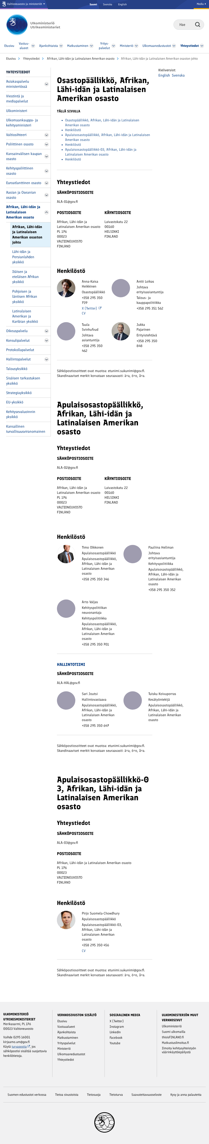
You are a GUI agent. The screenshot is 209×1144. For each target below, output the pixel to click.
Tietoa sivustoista (66, 1095)
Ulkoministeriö (172, 1026)
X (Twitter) (90, 308)
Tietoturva (116, 1095)
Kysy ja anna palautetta (185, 1095)
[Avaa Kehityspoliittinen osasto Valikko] (46, 171)
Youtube (115, 1043)
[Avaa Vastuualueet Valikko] (33, 46)
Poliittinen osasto (19, 144)
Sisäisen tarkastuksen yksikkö (23, 380)
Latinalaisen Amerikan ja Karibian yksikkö (25, 316)
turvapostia (19, 1046)
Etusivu (11, 58)
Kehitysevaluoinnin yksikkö (20, 414)
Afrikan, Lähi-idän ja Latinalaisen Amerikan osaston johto (27, 235)
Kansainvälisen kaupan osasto (24, 156)
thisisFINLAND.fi (173, 1037)
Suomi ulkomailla (173, 1032)
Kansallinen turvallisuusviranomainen (25, 429)
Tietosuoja (94, 1095)
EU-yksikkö (14, 402)
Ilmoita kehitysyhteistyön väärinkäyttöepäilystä (179, 1050)
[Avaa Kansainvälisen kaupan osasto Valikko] (46, 156)
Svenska (107, 4)
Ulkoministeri (16, 111)
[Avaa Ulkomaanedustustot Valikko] (174, 46)
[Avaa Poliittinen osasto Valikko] (46, 144)
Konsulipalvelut (18, 340)
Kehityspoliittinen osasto (19, 171)
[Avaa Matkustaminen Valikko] (92, 46)
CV (84, 313)
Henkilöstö (73, 130)
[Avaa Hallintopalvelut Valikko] (46, 359)
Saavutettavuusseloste (146, 1095)
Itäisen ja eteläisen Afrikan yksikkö (25, 276)
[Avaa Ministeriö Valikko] (136, 46)
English (122, 4)
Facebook (116, 1038)
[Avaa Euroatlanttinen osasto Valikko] (46, 183)
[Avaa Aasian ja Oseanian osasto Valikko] (46, 195)
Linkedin (115, 1032)
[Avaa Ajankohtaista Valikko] (61, 46)
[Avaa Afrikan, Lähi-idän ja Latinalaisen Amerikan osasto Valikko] (46, 212)
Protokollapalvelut (20, 350)
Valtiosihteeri (16, 135)
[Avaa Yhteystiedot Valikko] (202, 46)
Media (201, 4)
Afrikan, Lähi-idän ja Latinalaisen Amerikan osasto (80, 58)
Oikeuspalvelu (17, 331)
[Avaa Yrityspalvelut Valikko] (113, 46)
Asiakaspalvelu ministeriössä (17, 84)
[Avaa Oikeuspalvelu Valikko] (46, 331)
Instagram (117, 1027)
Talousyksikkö (16, 369)
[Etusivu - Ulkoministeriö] (39, 24)
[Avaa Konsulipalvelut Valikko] (46, 340)
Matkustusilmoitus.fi (175, 1043)
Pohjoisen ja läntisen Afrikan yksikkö (24, 296)
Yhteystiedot (31, 58)
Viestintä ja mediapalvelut (17, 98)
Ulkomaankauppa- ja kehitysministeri (22, 122)
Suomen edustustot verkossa (27, 1095)
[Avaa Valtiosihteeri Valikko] (46, 135)
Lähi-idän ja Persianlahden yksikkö (23, 256)
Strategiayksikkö (19, 393)
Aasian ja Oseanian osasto (21, 195)
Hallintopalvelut (18, 359)
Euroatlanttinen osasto (23, 183)
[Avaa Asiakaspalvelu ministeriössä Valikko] (46, 84)
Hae (197, 24)
